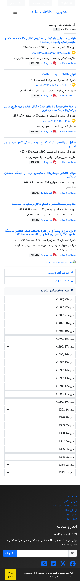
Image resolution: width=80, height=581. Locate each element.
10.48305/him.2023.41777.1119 (51, 85)
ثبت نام (13, 3)
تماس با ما (71, 514)
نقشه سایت (70, 519)
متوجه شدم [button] (11, 574)
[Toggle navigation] (15, 12)
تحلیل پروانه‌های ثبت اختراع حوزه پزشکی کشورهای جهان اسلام (40, 144)
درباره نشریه (69, 501)
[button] (48, 577)
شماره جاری (62, 280)
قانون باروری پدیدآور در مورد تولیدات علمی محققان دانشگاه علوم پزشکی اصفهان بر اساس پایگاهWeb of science (40, 232)
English (65, 3)
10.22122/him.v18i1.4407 (55, 121)
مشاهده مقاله (68, 63)
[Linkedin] (53, 565)
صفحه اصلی (70, 496)
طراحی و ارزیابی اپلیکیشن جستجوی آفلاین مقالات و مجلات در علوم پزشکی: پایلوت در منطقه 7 (40, 40)
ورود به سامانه (39, 3)
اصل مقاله (42, 63)
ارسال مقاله (70, 510)
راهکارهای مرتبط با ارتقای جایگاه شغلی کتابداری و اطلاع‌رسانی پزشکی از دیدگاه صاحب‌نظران (40, 108)
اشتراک (9, 553)
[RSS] (44, 565)
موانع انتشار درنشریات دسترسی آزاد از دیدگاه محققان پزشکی (40, 174)
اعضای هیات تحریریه (65, 505)
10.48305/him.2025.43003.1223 (51, 52)
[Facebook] (72, 565)
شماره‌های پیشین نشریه (55, 290)
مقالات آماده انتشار (58, 272)
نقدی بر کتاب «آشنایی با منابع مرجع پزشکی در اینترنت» (44, 203)
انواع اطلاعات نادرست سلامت (59, 74)
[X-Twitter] (63, 565)
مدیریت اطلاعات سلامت (47, 11)
